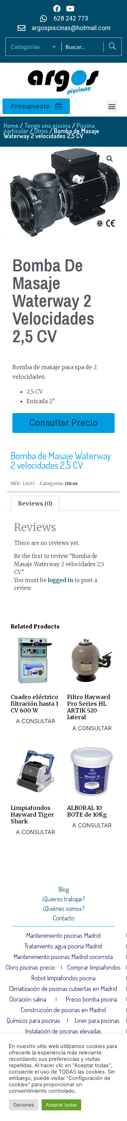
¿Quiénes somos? (64, 908)
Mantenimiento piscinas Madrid (63, 935)
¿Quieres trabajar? (63, 899)
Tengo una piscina (47, 125)
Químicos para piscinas (33, 1020)
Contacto (63, 918)
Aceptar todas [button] (61, 1105)
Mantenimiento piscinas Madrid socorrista (63, 957)
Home (11, 125)
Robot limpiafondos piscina (63, 978)
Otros (41, 131)
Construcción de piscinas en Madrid (63, 1010)
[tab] (35, 503)
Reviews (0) (35, 503)
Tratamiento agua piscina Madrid (63, 946)
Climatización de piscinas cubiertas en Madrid (63, 988)
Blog (63, 889)
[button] (112, 106)
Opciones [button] (23, 1105)
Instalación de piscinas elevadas (63, 1031)
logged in (60, 580)
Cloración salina (27, 999)
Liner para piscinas (97, 1020)
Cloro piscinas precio (30, 967)
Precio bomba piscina (91, 999)
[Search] (112, 46)
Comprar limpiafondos (94, 967)
